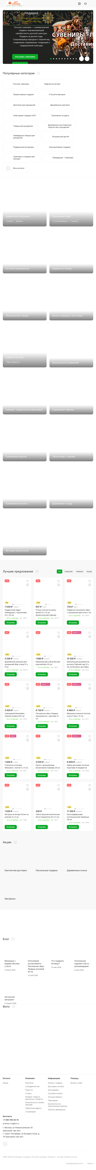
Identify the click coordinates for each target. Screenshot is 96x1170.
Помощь (75, 1078)
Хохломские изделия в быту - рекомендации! (82, 963)
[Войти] (73, 3)
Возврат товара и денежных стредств (34, 1098)
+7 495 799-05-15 (10, 1120)
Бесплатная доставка (16, 870)
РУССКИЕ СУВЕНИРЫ (25, 57)
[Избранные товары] (85, 3)
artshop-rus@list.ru (11, 1123)
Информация (54, 1078)
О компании (30, 1112)
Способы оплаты (55, 1093)
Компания (30, 1078)
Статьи (28, 1093)
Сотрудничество (32, 1086)
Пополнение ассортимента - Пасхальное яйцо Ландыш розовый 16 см (36, 966)
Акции (5, 1083)
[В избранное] (27, 581)
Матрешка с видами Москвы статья (12, 963)
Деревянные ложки (77, 870)
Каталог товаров (55, 1083)
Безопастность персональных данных (57, 1105)
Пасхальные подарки (47, 870)
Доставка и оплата (56, 1086)
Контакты (29, 1083)
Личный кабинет (55, 1097)
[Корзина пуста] (91, 3)
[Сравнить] (27, 585)
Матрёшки (10, 898)
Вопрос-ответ (77, 1083)
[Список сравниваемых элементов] (79, 3)
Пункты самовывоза (56, 1109)
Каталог (6, 1078)
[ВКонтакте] (5, 1143)
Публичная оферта (33, 1108)
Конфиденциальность (74, 1163)
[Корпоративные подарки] (48, 923)
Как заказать (53, 1090)
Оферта (90, 1163)
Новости (29, 1090)
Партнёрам (52, 1100)
